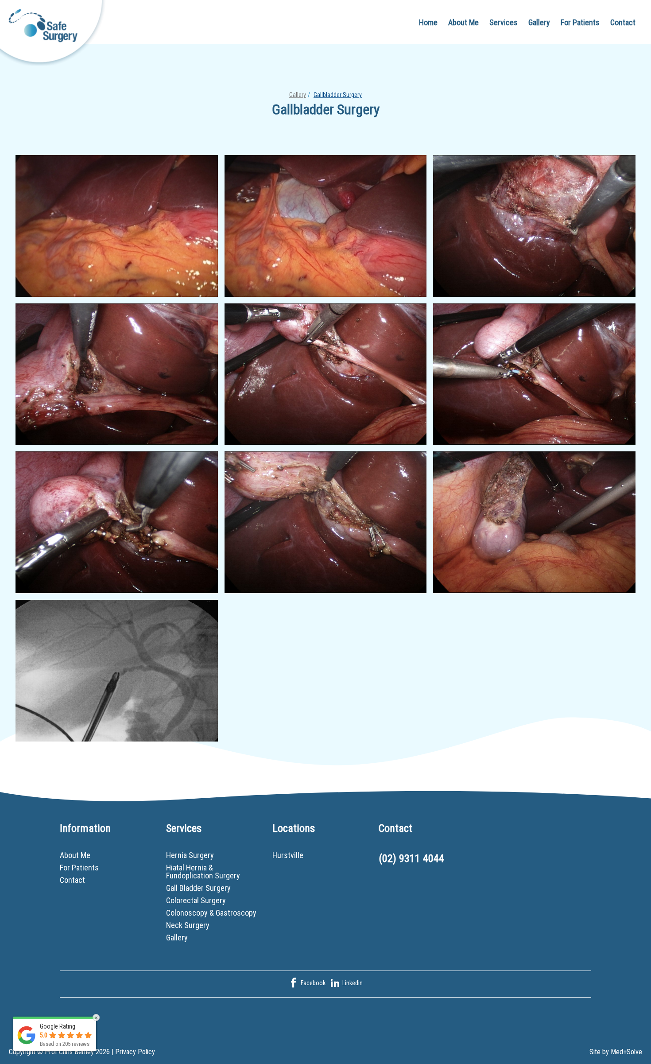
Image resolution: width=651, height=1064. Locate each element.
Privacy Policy (135, 1052)
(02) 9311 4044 (411, 858)
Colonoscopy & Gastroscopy (211, 912)
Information (85, 828)
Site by (615, 1052)
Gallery (539, 22)
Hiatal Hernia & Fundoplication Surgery (203, 871)
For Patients (580, 22)
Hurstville (287, 855)
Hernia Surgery (190, 855)
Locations (293, 828)
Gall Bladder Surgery (198, 888)
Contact (623, 22)
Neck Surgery (187, 925)
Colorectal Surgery (196, 900)
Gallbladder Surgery (338, 94)
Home (428, 22)
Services (503, 22)
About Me (463, 22)
